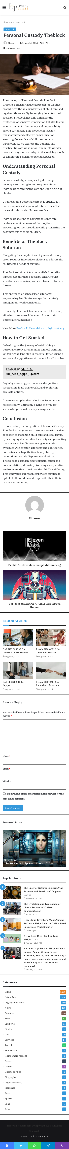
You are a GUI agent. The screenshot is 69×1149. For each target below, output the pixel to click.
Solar (7, 1109)
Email (6, 768)
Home (9, 22)
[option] (34, 848)
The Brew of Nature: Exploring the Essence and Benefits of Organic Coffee (43, 891)
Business (9, 1013)
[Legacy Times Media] (18, 7)
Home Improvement (16, 1055)
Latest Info (20, 22)
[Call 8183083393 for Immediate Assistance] (18, 637)
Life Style (10, 1023)
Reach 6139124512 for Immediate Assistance (48, 683)
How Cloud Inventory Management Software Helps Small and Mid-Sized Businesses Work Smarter (45, 923)
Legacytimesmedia (15, 1002)
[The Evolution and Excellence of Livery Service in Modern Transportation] (12, 908)
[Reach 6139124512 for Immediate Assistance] (51, 670)
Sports (8, 1098)
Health (8, 1029)
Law (7, 1034)
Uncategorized (13, 1071)
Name (6, 756)
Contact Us (42, 1136)
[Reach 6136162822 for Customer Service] (51, 637)
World (8, 991)
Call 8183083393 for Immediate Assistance (15, 651)
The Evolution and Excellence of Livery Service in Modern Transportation (42, 907)
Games (8, 1066)
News (8, 1007)
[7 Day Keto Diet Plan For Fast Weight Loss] (12, 938)
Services (9, 1039)
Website (7, 781)
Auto (7, 1093)
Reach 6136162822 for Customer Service (48, 651)
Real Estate (11, 1050)
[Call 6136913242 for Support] (18, 670)
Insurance (10, 1087)
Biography (10, 1077)
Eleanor (12, 43)
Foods (8, 1061)
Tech (7, 1018)
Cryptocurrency (13, 1082)
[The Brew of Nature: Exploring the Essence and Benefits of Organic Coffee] (12, 892)
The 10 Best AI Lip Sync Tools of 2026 (29, 863)
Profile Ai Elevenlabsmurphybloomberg (40, 328)
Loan (7, 1103)
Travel (8, 1045)
